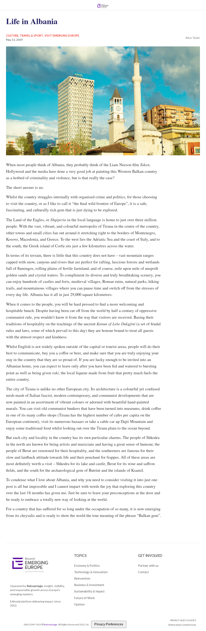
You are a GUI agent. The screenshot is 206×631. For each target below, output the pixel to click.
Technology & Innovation (91, 572)
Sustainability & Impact (89, 591)
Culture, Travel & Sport (24, 35)
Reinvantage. (35, 586)
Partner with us (148, 565)
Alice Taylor (192, 37)
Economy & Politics (87, 565)
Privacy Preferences (108, 624)
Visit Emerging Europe (62, 35)
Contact (143, 572)
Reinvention (82, 578)
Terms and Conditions (182, 624)
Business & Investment (89, 585)
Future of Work (84, 598)
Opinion (79, 604)
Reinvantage (50, 624)
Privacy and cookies (183, 620)
